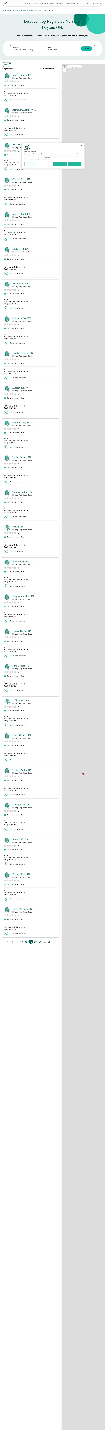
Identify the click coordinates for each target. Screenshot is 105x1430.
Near (49, 47)
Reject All (60, 164)
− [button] (64, 70)
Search (87, 3)
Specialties (16, 10)
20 (35, 941)
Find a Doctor (6, 10)
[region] (52, 156)
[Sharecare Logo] (5, 3)
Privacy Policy (47, 157)
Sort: (47, 68)
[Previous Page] (7, 942)
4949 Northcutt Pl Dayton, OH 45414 (16, 545)
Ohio (44, 10)
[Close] (81, 145)
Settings (31, 164)
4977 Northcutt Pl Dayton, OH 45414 (16, 93)
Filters (7, 64)
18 (26, 941)
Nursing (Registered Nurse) (32, 10)
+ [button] (64, 67)
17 (21, 941)
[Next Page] (54, 942)
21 (40, 941)
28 (49, 941)
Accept (74, 164)
